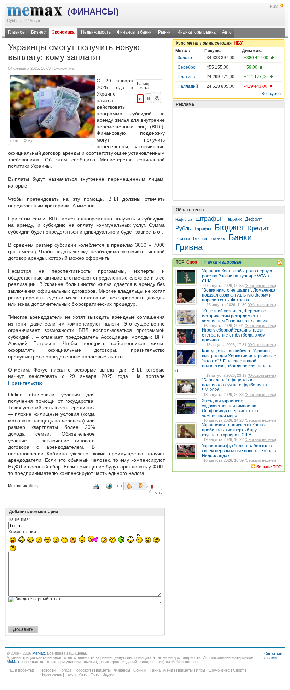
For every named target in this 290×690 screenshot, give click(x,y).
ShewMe (114, 486)
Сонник (139, 670)
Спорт (192, 262)
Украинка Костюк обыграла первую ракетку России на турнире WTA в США (237, 276)
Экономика (63, 32)
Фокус (35, 485)
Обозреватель (262, 305)
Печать (96, 489)
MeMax (38, 653)
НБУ (238, 43)
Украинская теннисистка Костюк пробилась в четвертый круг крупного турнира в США (234, 429)
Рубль (183, 228)
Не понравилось (141, 486)
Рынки (164, 32)
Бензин (200, 238)
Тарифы (202, 228)
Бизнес (38, 32)
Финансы (122, 670)
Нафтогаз (183, 220)
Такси (70, 674)
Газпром (218, 239)
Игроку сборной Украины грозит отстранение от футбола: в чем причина (234, 335)
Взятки (182, 238)
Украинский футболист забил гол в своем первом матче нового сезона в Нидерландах (239, 450)
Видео (108, 674)
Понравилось (129, 486)
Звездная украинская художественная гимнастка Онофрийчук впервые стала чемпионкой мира (230, 408)
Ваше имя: (19, 519)
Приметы (102, 670)
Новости (48, 670)
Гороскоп (83, 670)
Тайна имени (161, 670)
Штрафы (208, 218)
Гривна (189, 247)
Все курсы (271, 93)
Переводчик (51, 674)
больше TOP (269, 467)
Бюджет (229, 227)
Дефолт (253, 219)
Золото (185, 57)
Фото (95, 674)
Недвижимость (96, 32)
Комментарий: (22, 531)
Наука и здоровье (223, 262)
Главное (16, 32)
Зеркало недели (260, 285)
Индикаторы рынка (196, 32)
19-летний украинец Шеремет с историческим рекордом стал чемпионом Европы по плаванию (235, 316)
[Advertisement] (131, 418)
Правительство (25, 383)
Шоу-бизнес (219, 670)
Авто (227, 32)
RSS (274, 6)
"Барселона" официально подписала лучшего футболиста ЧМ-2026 (234, 385)
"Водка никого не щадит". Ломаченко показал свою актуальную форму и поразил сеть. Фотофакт (238, 295)
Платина (186, 76)
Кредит (258, 228)
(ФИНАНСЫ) (93, 11)
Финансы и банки (134, 32)
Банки (240, 237)
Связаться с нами (273, 655)
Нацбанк (233, 219)
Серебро (187, 67)
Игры (200, 670)
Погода (65, 670)
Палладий (188, 86)
